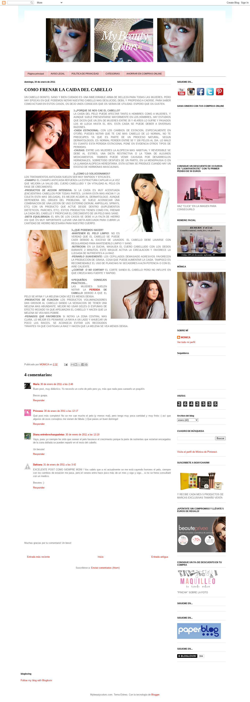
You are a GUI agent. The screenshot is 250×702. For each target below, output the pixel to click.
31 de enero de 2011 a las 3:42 (59, 464)
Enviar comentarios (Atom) (105, 567)
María (36, 384)
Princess (38, 411)
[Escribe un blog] (76, 364)
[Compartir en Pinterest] (86, 364)
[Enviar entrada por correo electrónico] (65, 364)
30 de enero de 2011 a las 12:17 (61, 411)
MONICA (185, 337)
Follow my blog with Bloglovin (36, 680)
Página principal (36, 73)
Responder (38, 400)
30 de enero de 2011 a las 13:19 (82, 434)
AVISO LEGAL (58, 73)
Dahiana (37, 464)
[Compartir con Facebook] (83, 364)
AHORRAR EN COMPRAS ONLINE (144, 73)
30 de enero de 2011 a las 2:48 (56, 384)
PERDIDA (94, 289)
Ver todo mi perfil (186, 342)
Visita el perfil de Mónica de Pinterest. (197, 451)
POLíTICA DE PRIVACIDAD (85, 73)
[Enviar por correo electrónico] (72, 364)
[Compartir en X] (79, 364)
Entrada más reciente (38, 556)
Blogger (155, 694)
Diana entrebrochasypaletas (48, 434)
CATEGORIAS (113, 73)
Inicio (100, 556)
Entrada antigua (159, 556)
